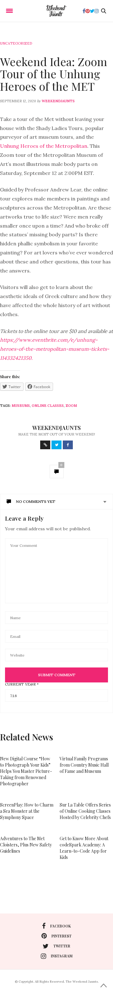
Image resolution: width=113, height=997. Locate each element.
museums (21, 405)
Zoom (71, 405)
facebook (60, 925)
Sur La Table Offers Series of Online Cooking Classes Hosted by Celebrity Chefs (85, 811)
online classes (48, 405)
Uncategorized (16, 43)
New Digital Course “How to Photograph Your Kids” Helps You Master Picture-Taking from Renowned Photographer (26, 771)
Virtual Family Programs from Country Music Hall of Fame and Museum (84, 765)
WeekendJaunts (58, 101)
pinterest (61, 935)
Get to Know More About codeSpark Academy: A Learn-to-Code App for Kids (84, 848)
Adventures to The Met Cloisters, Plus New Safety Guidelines (26, 845)
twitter (61, 945)
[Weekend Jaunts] (56, 11)
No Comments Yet (35, 501)
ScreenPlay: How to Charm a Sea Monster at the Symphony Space (26, 811)
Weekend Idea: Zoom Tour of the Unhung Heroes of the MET (53, 74)
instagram (62, 955)
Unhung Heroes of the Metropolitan (43, 146)
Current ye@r (22, 684)
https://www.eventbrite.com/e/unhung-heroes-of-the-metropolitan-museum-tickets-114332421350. (54, 349)
